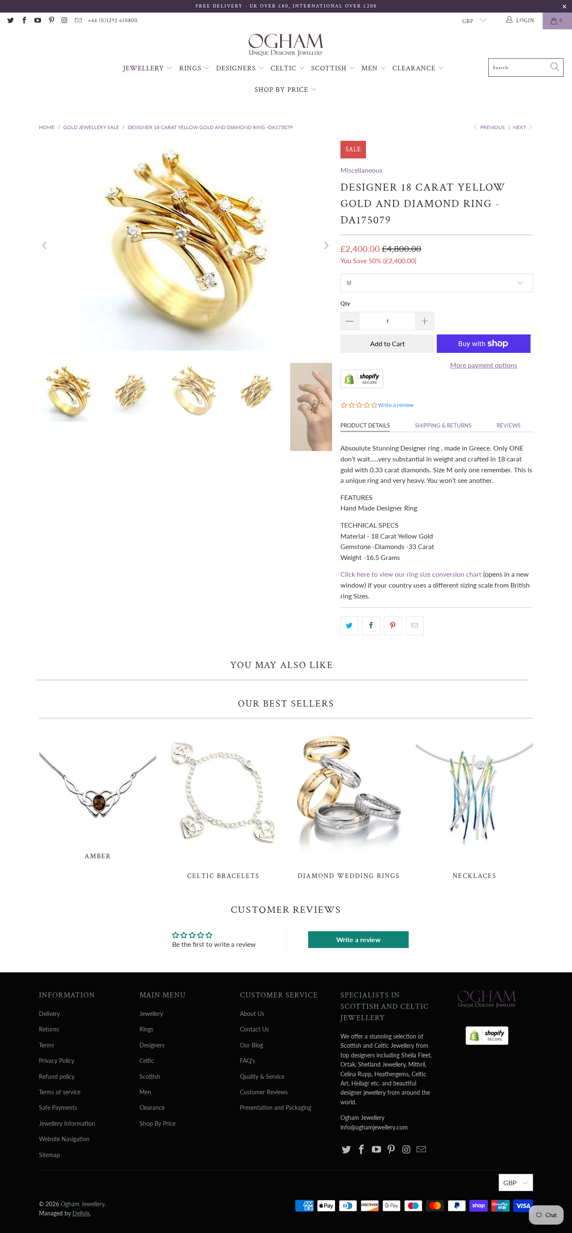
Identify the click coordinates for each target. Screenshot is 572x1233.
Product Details (365, 425)
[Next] (325, 245)
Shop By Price (282, 89)
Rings (191, 68)
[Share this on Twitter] (349, 625)
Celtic (285, 68)
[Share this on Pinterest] (393, 625)
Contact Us (254, 1029)
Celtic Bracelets (223, 803)
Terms (46, 1045)
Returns (49, 1029)
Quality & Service (262, 1076)
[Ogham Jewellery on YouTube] (37, 21)
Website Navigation (64, 1138)
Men (370, 68)
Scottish (330, 68)
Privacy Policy (56, 1060)
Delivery (49, 1013)
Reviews (508, 425)
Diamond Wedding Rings (348, 803)
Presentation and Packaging (275, 1107)
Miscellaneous (361, 170)
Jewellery (144, 68)
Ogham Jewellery (83, 1203)
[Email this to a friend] (415, 625)
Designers (237, 68)
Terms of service (59, 1092)
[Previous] (45, 245)
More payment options (483, 365)
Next (520, 127)
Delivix (81, 1213)
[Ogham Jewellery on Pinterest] (50, 21)
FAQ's (247, 1060)
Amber (97, 793)
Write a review (358, 939)
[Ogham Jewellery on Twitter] (10, 21)
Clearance (415, 68)
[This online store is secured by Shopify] (361, 385)
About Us (252, 1013)
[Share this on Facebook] (371, 625)
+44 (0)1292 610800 (113, 20)
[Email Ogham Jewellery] (78, 21)
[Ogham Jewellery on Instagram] (64, 21)
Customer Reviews (264, 1092)
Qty (345, 303)
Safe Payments (58, 1107)
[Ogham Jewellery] (286, 46)
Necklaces (474, 803)
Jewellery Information (67, 1123)
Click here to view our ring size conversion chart (411, 574)
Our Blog (251, 1045)
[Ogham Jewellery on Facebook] (23, 21)
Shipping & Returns (443, 425)
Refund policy (57, 1076)
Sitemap (49, 1154)
